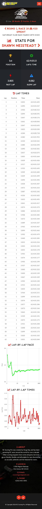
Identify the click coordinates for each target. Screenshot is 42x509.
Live (9, 21)
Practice (25, 21)
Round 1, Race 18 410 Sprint (22, 30)
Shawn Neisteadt (20, 46)
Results (17, 21)
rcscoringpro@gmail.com (21, 475)
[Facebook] (19, 497)
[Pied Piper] (23, 497)
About (33, 21)
